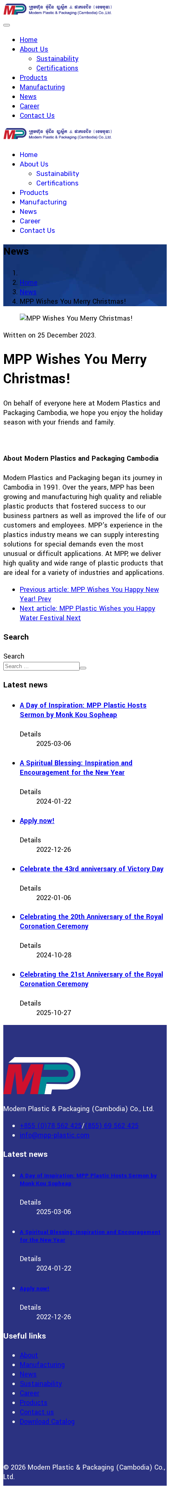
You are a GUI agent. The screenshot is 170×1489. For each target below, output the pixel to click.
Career (29, 106)
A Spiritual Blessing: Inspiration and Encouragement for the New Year (76, 767)
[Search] (83, 668)
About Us (34, 49)
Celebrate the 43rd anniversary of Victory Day (91, 869)
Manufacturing (42, 87)
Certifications (57, 68)
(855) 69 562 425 (112, 1125)
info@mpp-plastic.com (55, 1135)
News (28, 96)
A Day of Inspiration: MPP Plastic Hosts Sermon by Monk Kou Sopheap (83, 710)
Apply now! (37, 820)
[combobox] (41, 666)
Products (33, 77)
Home (29, 40)
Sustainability (57, 58)
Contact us (37, 1412)
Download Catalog (47, 1421)
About (29, 1355)
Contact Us (37, 115)
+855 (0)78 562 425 (51, 1125)
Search (13, 656)
